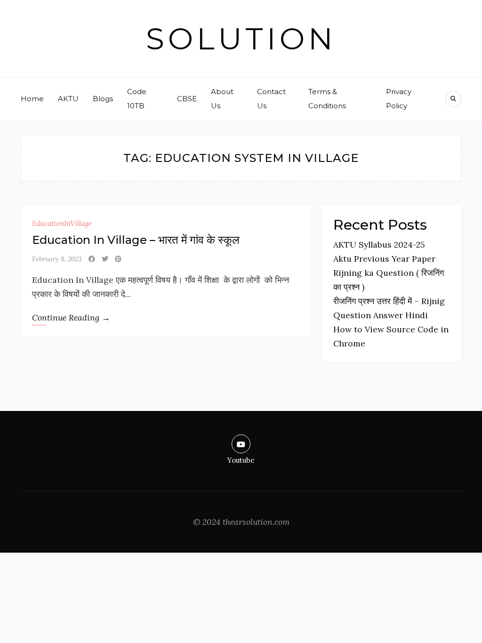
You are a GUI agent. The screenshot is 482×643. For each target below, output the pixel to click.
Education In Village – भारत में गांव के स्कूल (136, 240)
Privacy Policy (398, 98)
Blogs (103, 98)
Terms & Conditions (327, 98)
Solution (241, 39)
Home (32, 98)
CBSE (187, 98)
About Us (222, 98)
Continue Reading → (71, 317)
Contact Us (271, 98)
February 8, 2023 (57, 259)
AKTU (68, 98)
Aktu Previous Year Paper (384, 258)
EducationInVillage (62, 223)
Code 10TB (136, 98)
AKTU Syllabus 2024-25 (379, 244)
